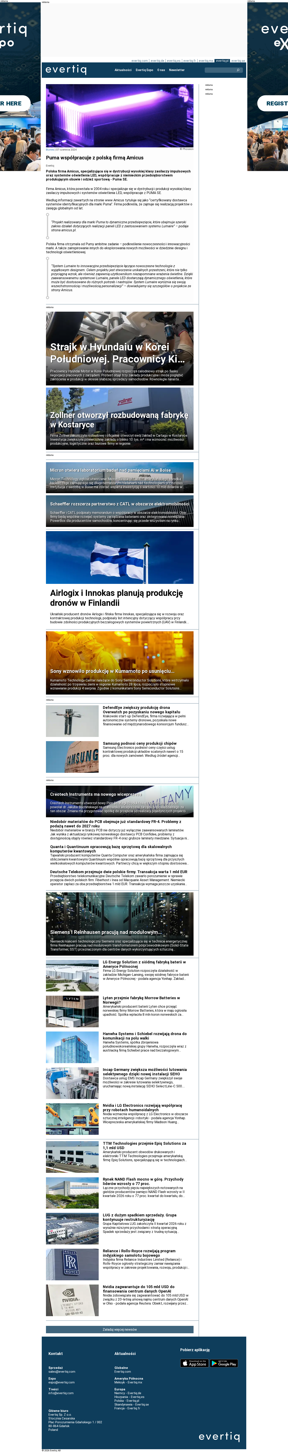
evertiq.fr (189, 60)
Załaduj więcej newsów (120, 1330)
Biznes (50, 149)
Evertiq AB (66, 70)
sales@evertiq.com (61, 1372)
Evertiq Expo (144, 70)
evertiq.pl (222, 60)
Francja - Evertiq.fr (127, 1408)
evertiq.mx (206, 60)
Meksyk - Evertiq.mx (128, 1382)
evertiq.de (157, 60)
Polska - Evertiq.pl (126, 1401)
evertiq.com (140, 60)
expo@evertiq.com (61, 1382)
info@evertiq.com (61, 1393)
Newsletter (177, 70)
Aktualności (123, 70)
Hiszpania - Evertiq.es (129, 1397)
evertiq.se (238, 60)
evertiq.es (173, 60)
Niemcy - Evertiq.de (127, 1393)
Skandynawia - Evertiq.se (131, 1404)
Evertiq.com (122, 1372)
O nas (161, 70)
